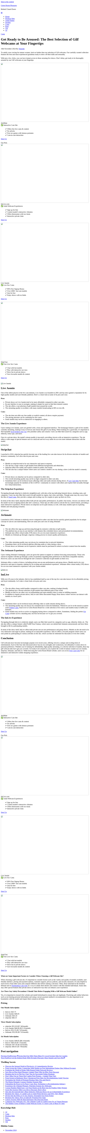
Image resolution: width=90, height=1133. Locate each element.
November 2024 (11, 1130)
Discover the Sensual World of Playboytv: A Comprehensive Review (29, 1066)
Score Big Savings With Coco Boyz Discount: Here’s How (25, 1090)
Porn (7, 26)
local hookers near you (19, 432)
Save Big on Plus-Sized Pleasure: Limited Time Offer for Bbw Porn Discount (32, 1072)
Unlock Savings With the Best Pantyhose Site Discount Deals (26, 1100)
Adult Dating (9, 20)
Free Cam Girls (74, 651)
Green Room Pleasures (9, 5)
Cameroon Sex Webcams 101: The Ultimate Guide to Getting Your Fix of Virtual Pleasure (36, 1101)
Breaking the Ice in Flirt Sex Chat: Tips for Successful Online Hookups (30, 1074)
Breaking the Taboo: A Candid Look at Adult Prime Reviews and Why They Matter (34, 1094)
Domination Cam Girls (19, 986)
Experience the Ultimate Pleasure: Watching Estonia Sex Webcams (28, 1086)
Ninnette (22, 49)
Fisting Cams (13, 608)
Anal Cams (12, 497)
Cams (7, 24)
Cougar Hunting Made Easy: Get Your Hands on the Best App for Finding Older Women (36, 1088)
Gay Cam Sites (73, 481)
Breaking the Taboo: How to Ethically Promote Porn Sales (25, 1098)
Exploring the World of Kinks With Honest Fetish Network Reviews (29, 1070)
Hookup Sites (10, 19)
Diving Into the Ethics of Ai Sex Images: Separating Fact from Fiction (29, 1096)
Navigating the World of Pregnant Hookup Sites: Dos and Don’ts (27, 1080)
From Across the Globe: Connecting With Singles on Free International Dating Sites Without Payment (40, 1068)
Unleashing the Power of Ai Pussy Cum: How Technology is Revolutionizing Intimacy (35, 1084)
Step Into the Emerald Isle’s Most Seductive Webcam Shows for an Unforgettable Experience (37, 1092)
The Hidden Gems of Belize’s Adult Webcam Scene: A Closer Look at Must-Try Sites (35, 1103)
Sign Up (4, 139)
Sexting (8, 22)
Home (7, 17)
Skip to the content (7, 2)
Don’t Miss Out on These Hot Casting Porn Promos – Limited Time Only (30, 1076)
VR (6, 28)
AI (6, 30)
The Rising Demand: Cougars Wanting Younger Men (23, 1082)
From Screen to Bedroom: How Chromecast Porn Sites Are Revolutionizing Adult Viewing (36, 1078)
